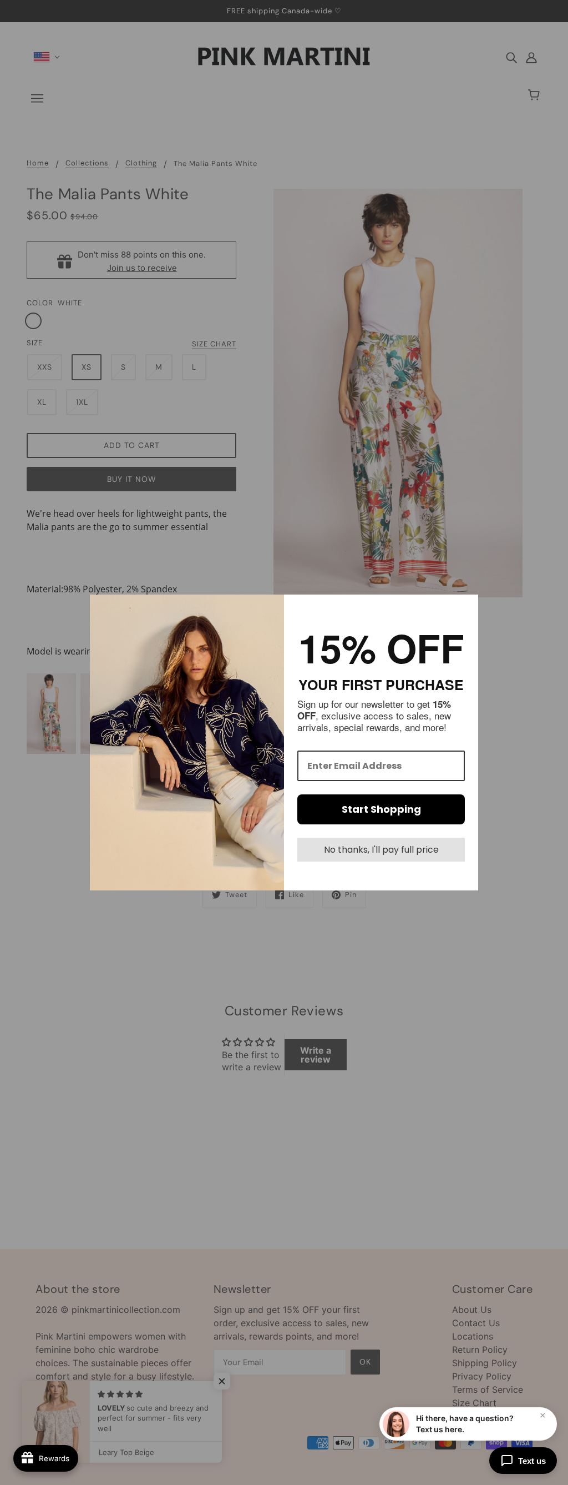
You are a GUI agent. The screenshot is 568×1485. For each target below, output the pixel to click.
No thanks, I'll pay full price (381, 849)
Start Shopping (381, 809)
